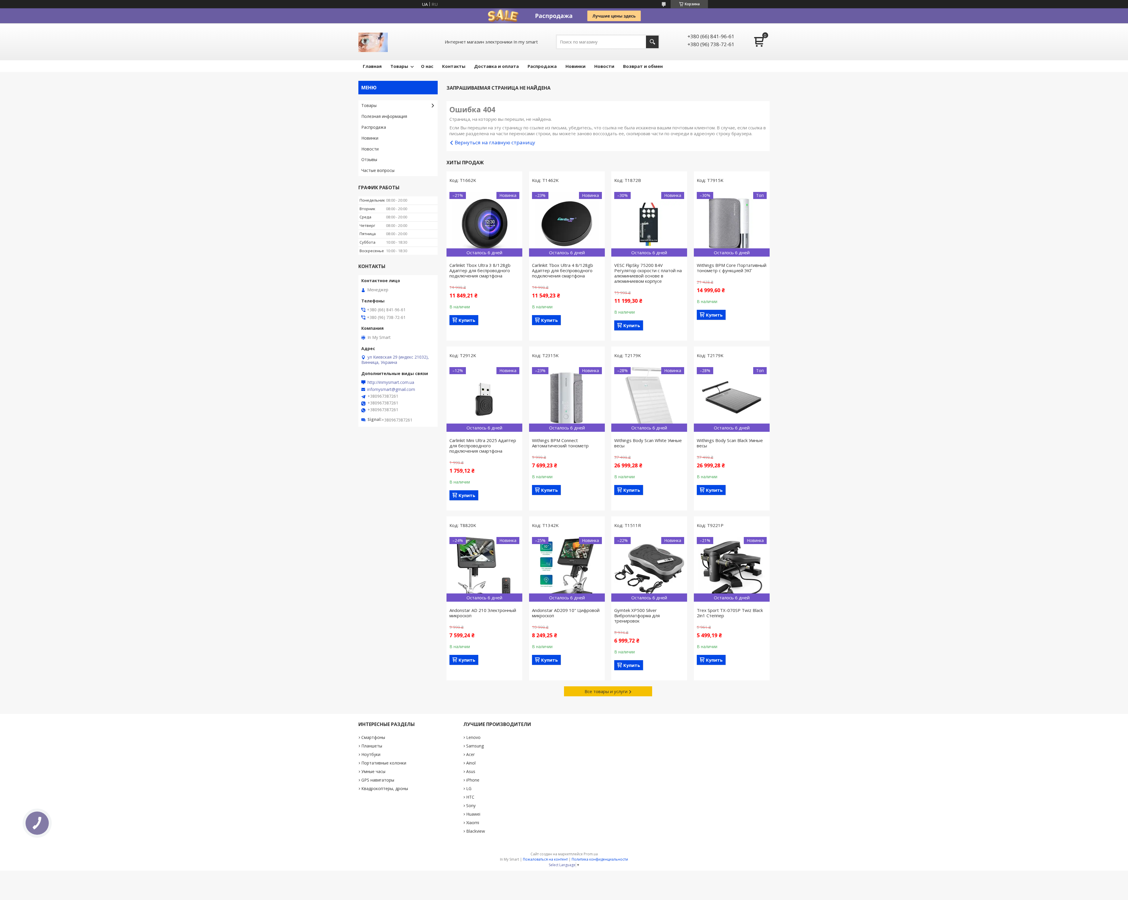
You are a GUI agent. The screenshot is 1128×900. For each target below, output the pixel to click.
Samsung (475, 746)
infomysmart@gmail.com (391, 389)
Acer (470, 754)
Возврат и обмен (643, 66)
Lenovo (473, 737)
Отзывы (369, 159)
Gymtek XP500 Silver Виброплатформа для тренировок (637, 615)
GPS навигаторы (377, 780)
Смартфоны (373, 737)
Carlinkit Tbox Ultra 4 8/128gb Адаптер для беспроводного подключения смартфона (562, 270)
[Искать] (652, 42)
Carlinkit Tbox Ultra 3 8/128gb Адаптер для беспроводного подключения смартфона (480, 270)
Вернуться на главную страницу (495, 142)
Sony (471, 805)
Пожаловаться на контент (545, 859)
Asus (470, 771)
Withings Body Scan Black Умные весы (730, 443)
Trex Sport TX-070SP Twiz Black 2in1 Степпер (730, 613)
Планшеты (371, 746)
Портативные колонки (383, 763)
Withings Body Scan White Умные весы (648, 443)
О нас (427, 66)
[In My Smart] (373, 42)
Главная (372, 66)
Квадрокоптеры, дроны (384, 788)
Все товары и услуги (606, 691)
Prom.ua (591, 854)
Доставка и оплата (496, 66)
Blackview (475, 831)
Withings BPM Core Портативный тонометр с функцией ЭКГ (731, 267)
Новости (604, 66)
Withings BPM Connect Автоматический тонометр (560, 443)
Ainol (471, 763)
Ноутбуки (370, 754)
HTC (470, 797)
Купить (467, 320)
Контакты (453, 66)
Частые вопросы (378, 170)
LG (468, 788)
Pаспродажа (542, 66)
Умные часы (373, 771)
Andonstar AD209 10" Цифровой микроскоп (566, 613)
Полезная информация (384, 116)
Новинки (575, 66)
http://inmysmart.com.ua (390, 382)
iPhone (472, 780)
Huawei (473, 814)
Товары (399, 66)
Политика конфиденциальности (600, 859)
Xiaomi (472, 822)
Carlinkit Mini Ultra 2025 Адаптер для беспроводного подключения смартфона (482, 446)
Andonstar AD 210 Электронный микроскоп (482, 613)
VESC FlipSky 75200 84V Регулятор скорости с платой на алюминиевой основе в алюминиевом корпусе (648, 273)
